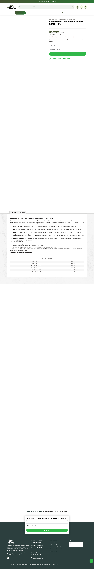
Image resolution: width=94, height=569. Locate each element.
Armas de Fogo (73, 12)
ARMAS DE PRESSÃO (41, 12)
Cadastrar (67, 53)
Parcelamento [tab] (21, 212)
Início (28, 511)
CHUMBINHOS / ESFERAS (65, 19)
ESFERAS (73, 19)
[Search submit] (72, 6)
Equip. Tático (61, 12)
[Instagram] (8, 558)
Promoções (31, 12)
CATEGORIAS (19, 12)
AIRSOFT (52, 12)
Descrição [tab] (13, 212)
